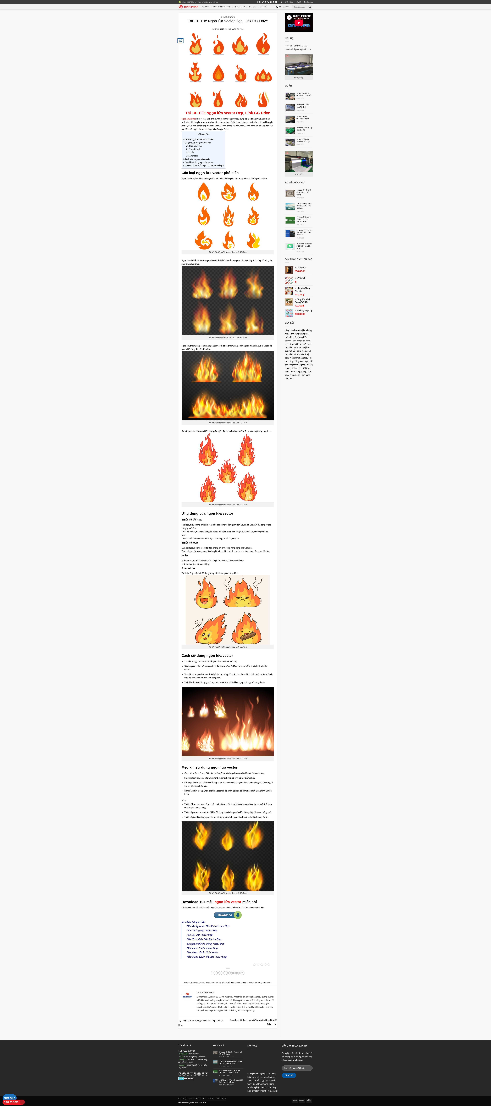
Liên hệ (298, 2)
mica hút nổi (253, 1080)
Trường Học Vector (202, 930)
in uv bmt (261, 1090)
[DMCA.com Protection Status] (186, 1078)
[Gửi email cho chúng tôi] (265, 2)
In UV (204, 7)
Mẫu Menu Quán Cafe (199, 952)
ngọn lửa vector (228, 902)
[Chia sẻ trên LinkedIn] (237, 973)
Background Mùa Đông (199, 943)
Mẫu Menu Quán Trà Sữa (200, 956)
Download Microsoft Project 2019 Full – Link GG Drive (303, 219)
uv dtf (297, 368)
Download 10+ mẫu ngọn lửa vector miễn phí (203, 165)
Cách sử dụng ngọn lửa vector (197, 159)
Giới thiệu (289, 2)
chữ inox (306, 344)
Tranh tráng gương (221, 7)
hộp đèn (289, 337)
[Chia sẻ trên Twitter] (218, 973)
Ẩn (208, 134)
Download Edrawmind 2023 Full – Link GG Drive (304, 246)
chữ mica (303, 354)
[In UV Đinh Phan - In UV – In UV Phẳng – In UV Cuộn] (188, 7)
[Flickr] (279, 2)
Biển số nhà (239, 7)
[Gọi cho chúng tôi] (268, 2)
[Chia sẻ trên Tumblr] (242, 973)
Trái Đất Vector (199, 934)
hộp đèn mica (292, 354)
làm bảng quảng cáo (300, 333)
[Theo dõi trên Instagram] (260, 2)
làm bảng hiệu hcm (301, 340)
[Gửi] (310, 7)
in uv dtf (290, 368)
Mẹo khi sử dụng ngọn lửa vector (198, 162)
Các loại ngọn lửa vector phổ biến (198, 139)
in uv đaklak (272, 1090)
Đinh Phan (182, 1051)
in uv (249, 1073)
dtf (303, 368)
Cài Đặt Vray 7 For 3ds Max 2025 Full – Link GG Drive (304, 232)
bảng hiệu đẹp (303, 351)
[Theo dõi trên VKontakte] (281, 2)
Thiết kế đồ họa (194, 146)
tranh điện (252, 1084)
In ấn (190, 152)
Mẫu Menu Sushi (196, 948)
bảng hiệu (289, 357)
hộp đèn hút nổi (268, 1080)
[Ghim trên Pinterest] (228, 973)
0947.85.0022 (11, 1102)
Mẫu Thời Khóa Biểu (197, 939)
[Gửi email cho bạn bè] (223, 973)
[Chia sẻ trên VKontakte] (232, 973)
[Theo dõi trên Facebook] (258, 2)
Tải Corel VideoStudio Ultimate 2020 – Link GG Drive (304, 206)
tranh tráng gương (298, 371)
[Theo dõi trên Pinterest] (271, 2)
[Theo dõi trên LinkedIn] (273, 2)
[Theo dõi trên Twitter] (263, 2)
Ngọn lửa (189, 118)
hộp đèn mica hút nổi (295, 347)
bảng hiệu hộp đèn (293, 330)
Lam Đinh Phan (238, 29)
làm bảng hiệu (301, 357)
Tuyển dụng (308, 2)
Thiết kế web (193, 149)
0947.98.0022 (194, 1054)
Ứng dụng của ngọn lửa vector (197, 143)
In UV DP (191, 1051)
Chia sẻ (224, 17)
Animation (192, 156)
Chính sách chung (197, 1099)
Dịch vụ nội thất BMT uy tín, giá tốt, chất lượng (304, 192)
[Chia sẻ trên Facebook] (213, 973)
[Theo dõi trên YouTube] (276, 2)
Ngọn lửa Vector (221, 113)
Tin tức (251, 7)
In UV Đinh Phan (212, 2)
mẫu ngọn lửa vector (235, 982)
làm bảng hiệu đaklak (256, 1087)
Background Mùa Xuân (204, 926)
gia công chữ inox (293, 344)
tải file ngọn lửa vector (263, 982)
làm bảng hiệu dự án (302, 364)
